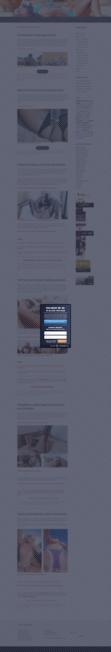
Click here (49, 342)
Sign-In (63, 341)
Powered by (53, 345)
